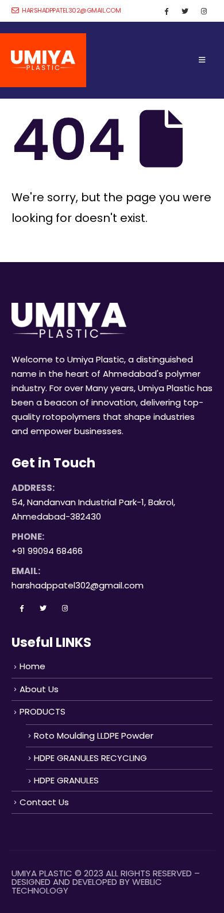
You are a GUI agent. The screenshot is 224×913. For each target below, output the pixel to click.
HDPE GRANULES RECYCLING (90, 758)
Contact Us (44, 802)
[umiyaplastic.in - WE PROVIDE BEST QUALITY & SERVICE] (43, 60)
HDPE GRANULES (66, 780)
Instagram (65, 608)
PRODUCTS (42, 711)
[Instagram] (204, 11)
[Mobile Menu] (202, 60)
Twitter (43, 608)
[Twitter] (185, 11)
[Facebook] (166, 11)
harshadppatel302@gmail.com (71, 10)
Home (32, 666)
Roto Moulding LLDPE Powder (93, 735)
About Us (39, 689)
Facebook (21, 608)
